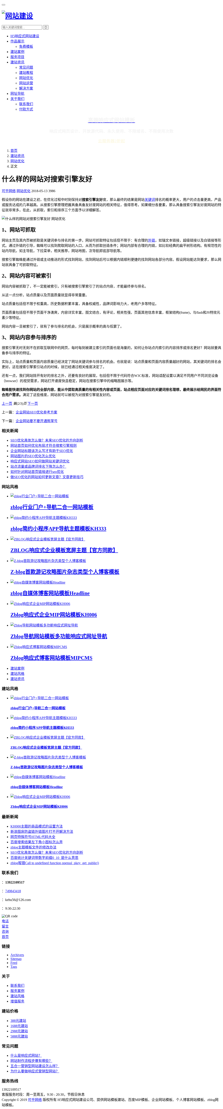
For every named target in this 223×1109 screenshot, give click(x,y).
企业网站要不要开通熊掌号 (36, 421)
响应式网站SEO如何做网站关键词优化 (39, 461)
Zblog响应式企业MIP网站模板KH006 (53, 615)
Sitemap (16, 959)
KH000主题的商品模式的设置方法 (36, 826)
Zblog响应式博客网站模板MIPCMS (51, 658)
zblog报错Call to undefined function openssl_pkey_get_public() (54, 863)
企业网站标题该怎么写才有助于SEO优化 (41, 451)
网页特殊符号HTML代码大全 (32, 837)
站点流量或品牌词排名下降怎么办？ (38, 466)
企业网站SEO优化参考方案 (36, 412)
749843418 (13, 891)
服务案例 (17, 991)
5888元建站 (19, 1036)
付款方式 (26, 109)
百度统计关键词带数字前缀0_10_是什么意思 (44, 858)
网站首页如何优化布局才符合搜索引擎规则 (43, 445)
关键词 (150, 199)
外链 (151, 240)
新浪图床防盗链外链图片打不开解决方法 (41, 831)
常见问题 (26, 67)
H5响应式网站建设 (24, 36)
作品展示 (17, 41)
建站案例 (17, 52)
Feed (13, 963)
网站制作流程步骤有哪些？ (31, 1061)
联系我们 (26, 104)
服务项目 (17, 57)
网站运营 (26, 83)
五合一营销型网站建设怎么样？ (34, 1066)
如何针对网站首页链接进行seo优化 (37, 472)
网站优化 (26, 78)
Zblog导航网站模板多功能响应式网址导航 (58, 636)
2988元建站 (19, 1031)
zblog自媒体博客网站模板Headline (50, 593)
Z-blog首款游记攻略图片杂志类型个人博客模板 (64, 572)
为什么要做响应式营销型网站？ (34, 1071)
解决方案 (26, 88)
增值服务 (17, 1001)
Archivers (17, 955)
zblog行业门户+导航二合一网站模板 (51, 507)
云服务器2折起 (111, 141)
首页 (13, 150)
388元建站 (18, 1021)
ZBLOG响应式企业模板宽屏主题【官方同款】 (64, 550)
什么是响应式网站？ (26, 1055)
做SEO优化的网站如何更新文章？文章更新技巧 (46, 477)
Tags (13, 966)
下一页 (32, 403)
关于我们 (17, 99)
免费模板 (26, 46)
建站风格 (17, 674)
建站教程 (26, 72)
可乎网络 (9, 191)
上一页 (7, 403)
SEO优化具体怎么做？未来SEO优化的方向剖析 (46, 440)
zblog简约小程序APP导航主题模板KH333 (58, 529)
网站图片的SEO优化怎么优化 (33, 456)
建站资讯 (17, 62)
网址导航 (17, 93)
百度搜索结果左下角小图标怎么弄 (36, 842)
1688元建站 (19, 1026)
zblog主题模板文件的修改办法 (33, 847)
